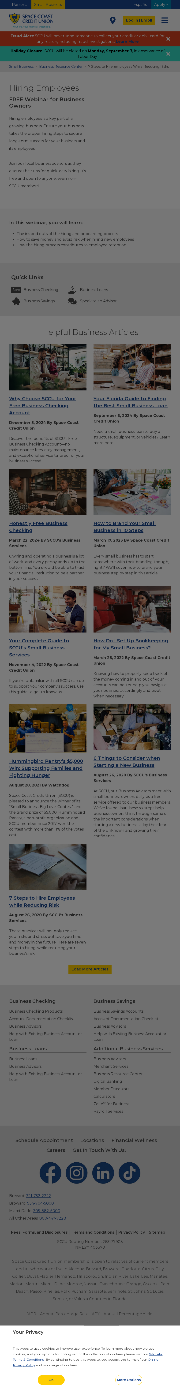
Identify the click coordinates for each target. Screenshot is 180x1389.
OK (51, 1380)
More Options (129, 1380)
